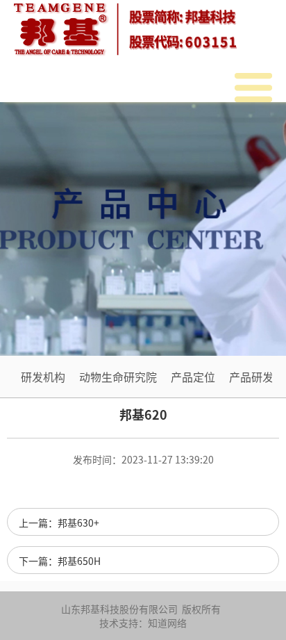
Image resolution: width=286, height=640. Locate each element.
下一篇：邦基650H (60, 561)
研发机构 (43, 376)
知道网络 (167, 623)
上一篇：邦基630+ (59, 523)
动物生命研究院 (118, 376)
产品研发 (251, 376)
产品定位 (193, 376)
